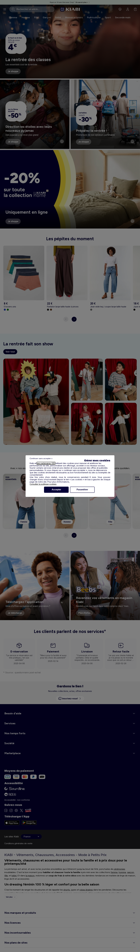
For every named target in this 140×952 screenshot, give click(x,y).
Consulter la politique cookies (43, 484)
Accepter (56, 489)
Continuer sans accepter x (41, 458)
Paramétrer (82, 489)
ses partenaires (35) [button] (46, 463)
